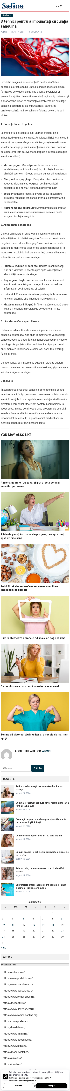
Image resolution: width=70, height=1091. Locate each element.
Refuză (18, 1085)
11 (13, 924)
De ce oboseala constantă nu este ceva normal (30, 686)
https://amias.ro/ (12, 1058)
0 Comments (35, 32)
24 (3, 936)
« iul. (3, 947)
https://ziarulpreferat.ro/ (16, 1021)
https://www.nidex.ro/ (15, 1045)
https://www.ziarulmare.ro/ (18, 984)
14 (43, 924)
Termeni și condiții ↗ (41, 1078)
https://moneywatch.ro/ (16, 1052)
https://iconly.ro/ (12, 1064)
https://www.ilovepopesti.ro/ (19, 1009)
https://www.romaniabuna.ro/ (19, 996)
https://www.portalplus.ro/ (18, 978)
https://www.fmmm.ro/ (16, 1033)
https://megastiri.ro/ (14, 1003)
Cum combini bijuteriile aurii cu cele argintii (39, 835)
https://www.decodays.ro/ (18, 1039)
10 (3, 924)
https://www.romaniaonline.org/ (21, 1015)
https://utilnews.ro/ (14, 972)
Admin (4, 32)
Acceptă (51, 1085)
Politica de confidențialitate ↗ (22, 1081)
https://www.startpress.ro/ (18, 990)
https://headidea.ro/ (14, 1027)
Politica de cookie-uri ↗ (20, 1078)
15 (53, 924)
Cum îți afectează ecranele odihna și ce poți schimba (33, 638)
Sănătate (7, 15)
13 (34, 924)
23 (62, 930)
